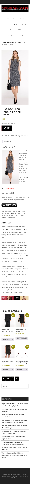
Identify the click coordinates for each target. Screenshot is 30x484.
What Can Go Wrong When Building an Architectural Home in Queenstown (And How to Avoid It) (15, 455)
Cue (15, 42)
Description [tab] (7, 141)
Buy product (8, 339)
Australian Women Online (15, 8)
